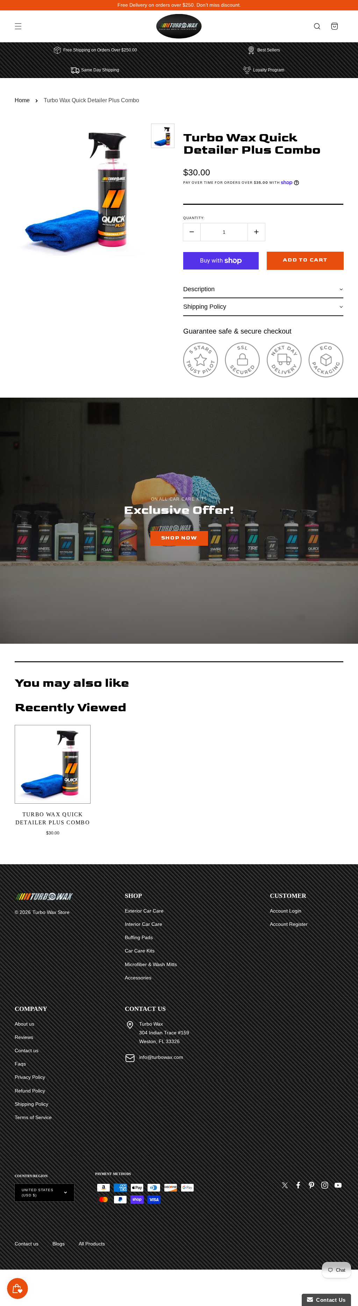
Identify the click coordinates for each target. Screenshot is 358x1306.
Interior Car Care (143, 924)
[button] (18, 26)
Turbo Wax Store (51, 912)
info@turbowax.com (161, 1057)
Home (22, 100)
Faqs (20, 1064)
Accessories (138, 977)
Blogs (58, 1243)
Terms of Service (33, 1117)
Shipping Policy (31, 1104)
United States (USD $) (37, 1192)
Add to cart (305, 260)
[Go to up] (349, 1284)
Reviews (24, 1037)
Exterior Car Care (144, 911)
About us (24, 1024)
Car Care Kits (140, 951)
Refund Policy (30, 1091)
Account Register (289, 924)
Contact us (26, 1050)
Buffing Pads (139, 937)
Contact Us (329, 1300)
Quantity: (194, 218)
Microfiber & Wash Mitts (151, 964)
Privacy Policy (30, 1077)
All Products (92, 1243)
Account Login (285, 911)
